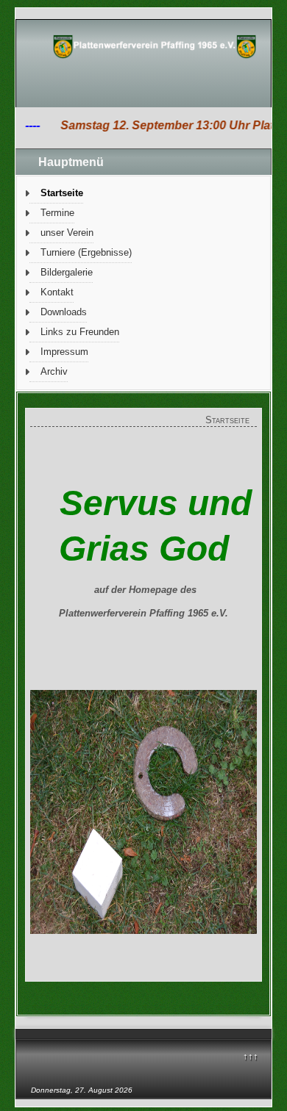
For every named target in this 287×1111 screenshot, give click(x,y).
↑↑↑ (250, 1056)
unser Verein (66, 232)
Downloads (63, 311)
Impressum (64, 351)
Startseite (61, 192)
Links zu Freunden (79, 331)
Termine (57, 212)
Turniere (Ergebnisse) (86, 252)
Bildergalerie (66, 272)
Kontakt (57, 292)
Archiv (54, 371)
